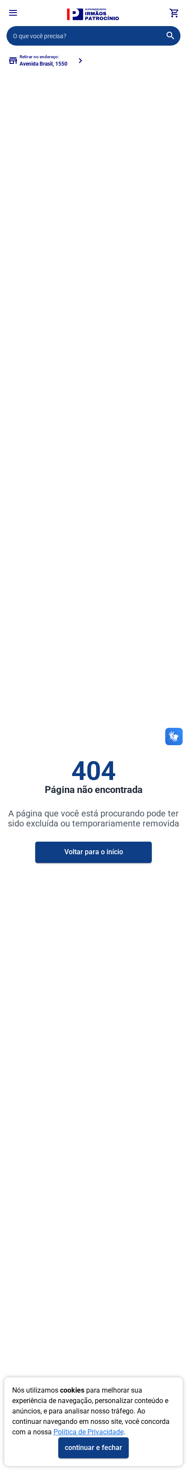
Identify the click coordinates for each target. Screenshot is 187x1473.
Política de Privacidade (88, 1432)
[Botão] (13, 13)
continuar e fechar (93, 1447)
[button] (13, 14)
